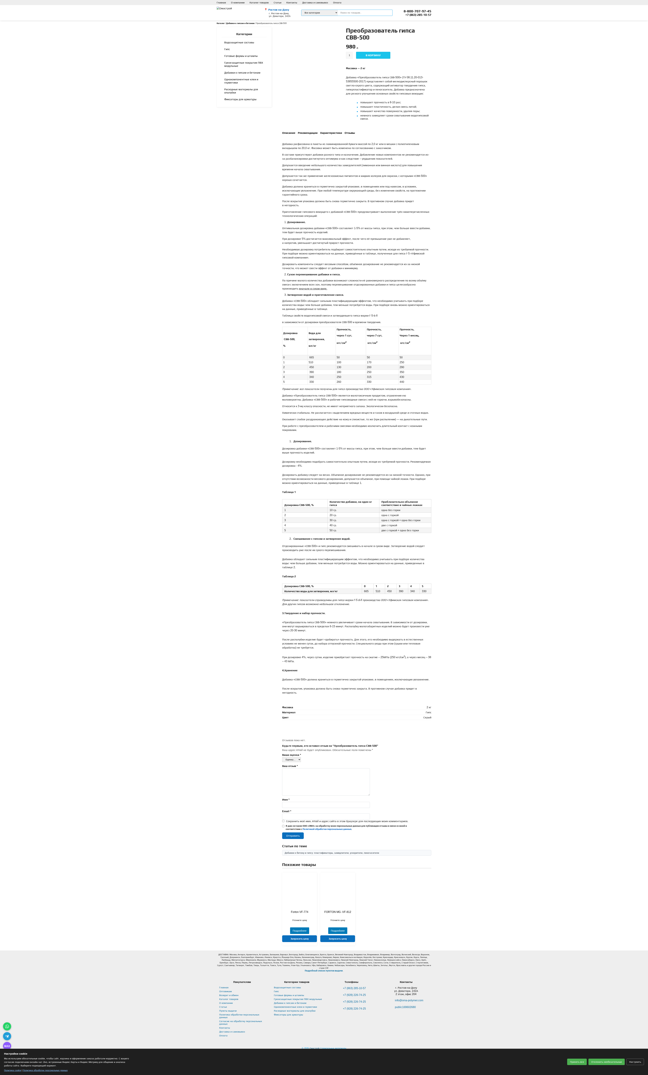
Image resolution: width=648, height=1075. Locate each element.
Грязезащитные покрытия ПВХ (243, 64)
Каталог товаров (259, 2)
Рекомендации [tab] (308, 132)
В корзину (373, 55)
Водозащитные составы (239, 42)
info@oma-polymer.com (409, 1000)
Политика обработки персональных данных (45, 1070)
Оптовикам (225, 991)
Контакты (291, 2)
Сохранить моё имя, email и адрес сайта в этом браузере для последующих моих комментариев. (347, 821)
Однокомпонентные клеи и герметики (241, 81)
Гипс (227, 49)
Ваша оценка (291, 754)
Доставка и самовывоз (315, 2)
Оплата (337, 2)
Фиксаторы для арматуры (240, 99)
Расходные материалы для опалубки (241, 91)
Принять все (577, 1061)
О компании (238, 2)
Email (286, 811)
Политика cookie (12, 1070)
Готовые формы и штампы (241, 55)
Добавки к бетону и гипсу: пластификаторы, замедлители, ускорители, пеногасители (332, 852)
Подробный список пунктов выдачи (324, 970)
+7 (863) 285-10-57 (418, 15)
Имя (286, 799)
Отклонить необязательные (606, 1061)
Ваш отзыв (290, 766)
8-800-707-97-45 (417, 11)
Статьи (277, 2)
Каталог (221, 23)
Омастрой (314, 1048)
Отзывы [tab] (350, 132)
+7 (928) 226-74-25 (354, 995)
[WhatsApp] (7, 1026)
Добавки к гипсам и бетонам (240, 23)
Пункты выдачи (228, 1010)
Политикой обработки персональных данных (327, 829)
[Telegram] (7, 1036)
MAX (7, 1046)
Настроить (635, 1061)
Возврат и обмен (228, 995)
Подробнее (300, 930)
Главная (221, 2)
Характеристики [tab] (331, 132)
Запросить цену (300, 938)
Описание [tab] (288, 132)
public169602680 (405, 1007)
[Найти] (387, 13)
